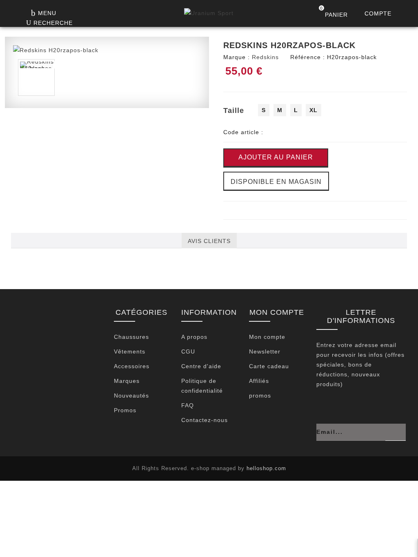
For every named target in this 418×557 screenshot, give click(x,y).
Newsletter (264, 351)
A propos (194, 337)
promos (260, 395)
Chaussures (131, 337)
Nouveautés (131, 395)
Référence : (307, 57)
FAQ (187, 405)
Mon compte (267, 337)
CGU (188, 351)
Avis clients (209, 241)
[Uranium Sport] (208, 15)
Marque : (236, 57)
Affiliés (259, 381)
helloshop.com (266, 468)
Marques (127, 381)
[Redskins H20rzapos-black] (55, 49)
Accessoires (131, 366)
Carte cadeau (269, 366)
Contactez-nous (204, 420)
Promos (125, 410)
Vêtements (129, 351)
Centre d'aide (201, 366)
